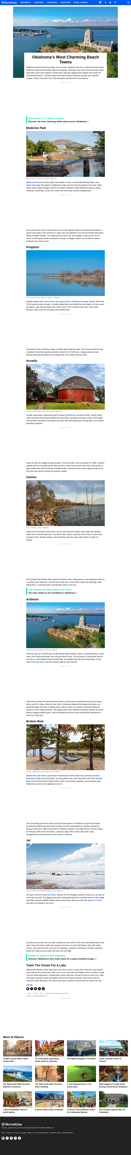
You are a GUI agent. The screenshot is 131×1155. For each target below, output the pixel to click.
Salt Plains (51, 895)
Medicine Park (32, 182)
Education (65, 2)
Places (45, 996)
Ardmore (30, 654)
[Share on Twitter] (35, 988)
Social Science (80, 2)
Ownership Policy (67, 1133)
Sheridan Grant (30, 996)
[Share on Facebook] (31, 988)
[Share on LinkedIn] (43, 988)
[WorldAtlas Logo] (10, 2)
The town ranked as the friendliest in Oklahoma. (51, 593)
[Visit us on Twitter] (11, 1138)
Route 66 (72, 415)
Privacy (17, 1133)
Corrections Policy (55, 1133)
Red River (40, 662)
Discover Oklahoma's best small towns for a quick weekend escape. (61, 959)
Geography (52, 2)
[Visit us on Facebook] (7, 1138)
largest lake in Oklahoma (70, 301)
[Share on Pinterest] (39, 988)
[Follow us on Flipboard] (3, 1138)
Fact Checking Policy (41, 1133)
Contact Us (10, 1133)
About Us (31, 1133)
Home (3, 1133)
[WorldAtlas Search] (128, 2)
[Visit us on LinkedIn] (19, 1138)
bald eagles (95, 823)
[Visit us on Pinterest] (15, 1138)
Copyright (23, 1133)
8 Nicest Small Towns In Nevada (49, 1110)
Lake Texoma (49, 301)
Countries (39, 2)
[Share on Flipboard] (27, 988)
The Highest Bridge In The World (81, 1059)
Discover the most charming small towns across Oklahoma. (57, 121)
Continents (25, 2)
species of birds (95, 900)
